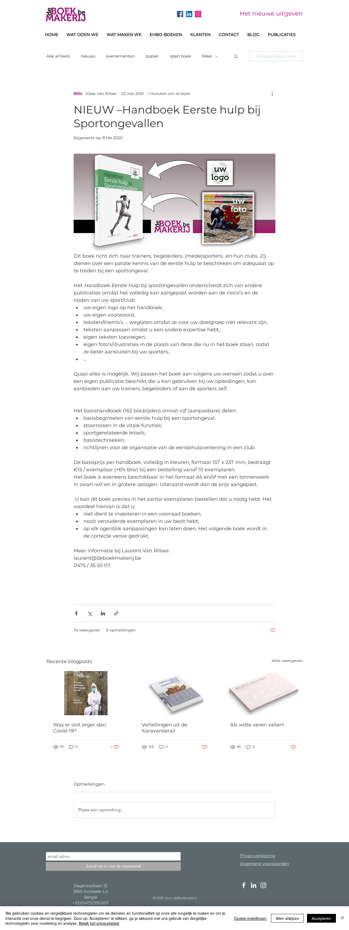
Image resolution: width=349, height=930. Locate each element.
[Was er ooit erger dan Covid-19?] (86, 693)
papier (152, 56)
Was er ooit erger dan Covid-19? (79, 728)
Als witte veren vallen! (257, 725)
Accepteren (321, 918)
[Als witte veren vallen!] (263, 693)
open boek (180, 56)
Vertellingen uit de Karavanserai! (164, 728)
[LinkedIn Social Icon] (189, 14)
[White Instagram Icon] (263, 885)
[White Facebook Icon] (244, 885)
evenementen (120, 56)
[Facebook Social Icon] (180, 14)
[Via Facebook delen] (76, 613)
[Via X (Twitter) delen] (89, 613)
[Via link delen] (116, 613)
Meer (207, 56)
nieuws (88, 56)
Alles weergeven (287, 660)
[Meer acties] (272, 93)
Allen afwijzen (287, 918)
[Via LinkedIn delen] (103, 613)
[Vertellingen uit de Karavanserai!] (174, 693)
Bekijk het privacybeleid (99, 923)
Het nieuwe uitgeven (271, 13)
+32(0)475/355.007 (91, 902)
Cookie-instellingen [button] (250, 918)
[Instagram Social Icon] (198, 14)
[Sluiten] (342, 918)
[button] (166, 34)
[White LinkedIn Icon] (253, 885)
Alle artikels (58, 56)
